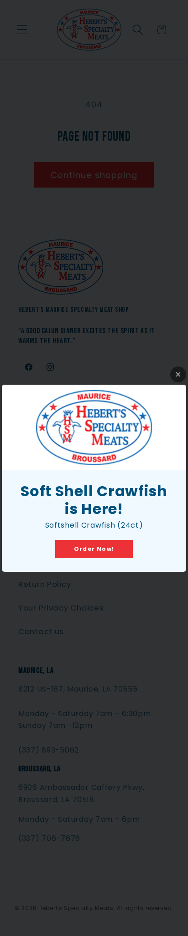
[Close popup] (178, 374)
